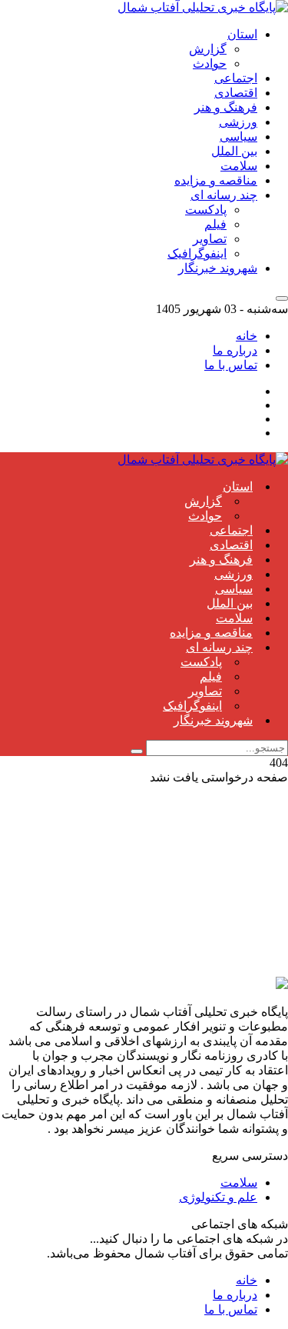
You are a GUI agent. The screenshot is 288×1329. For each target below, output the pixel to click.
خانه (246, 335)
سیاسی (238, 136)
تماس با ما (230, 364)
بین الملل (234, 151)
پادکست (206, 209)
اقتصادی (235, 92)
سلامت (238, 165)
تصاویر (210, 238)
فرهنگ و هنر (225, 107)
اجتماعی (235, 78)
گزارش (208, 48)
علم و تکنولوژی (218, 1197)
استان (242, 34)
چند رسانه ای (223, 195)
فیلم (215, 224)
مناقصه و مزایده (215, 180)
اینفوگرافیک (197, 253)
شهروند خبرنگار (217, 268)
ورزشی (238, 121)
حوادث (210, 63)
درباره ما (235, 350)
